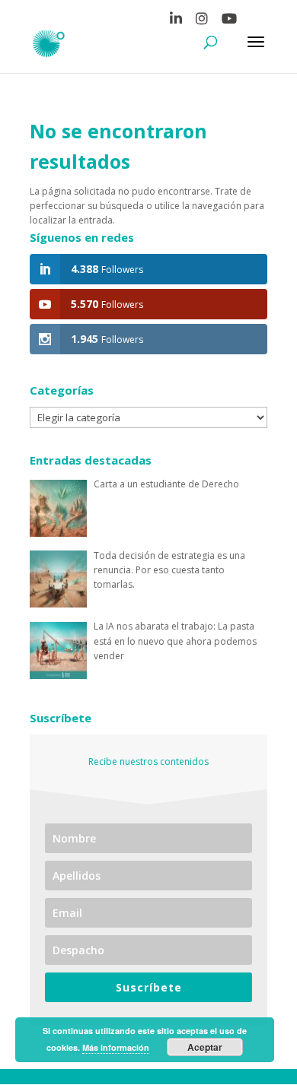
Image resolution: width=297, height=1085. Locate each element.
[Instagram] (202, 21)
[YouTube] (229, 21)
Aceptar (204, 1047)
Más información (115, 1047)
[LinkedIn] (176, 21)
